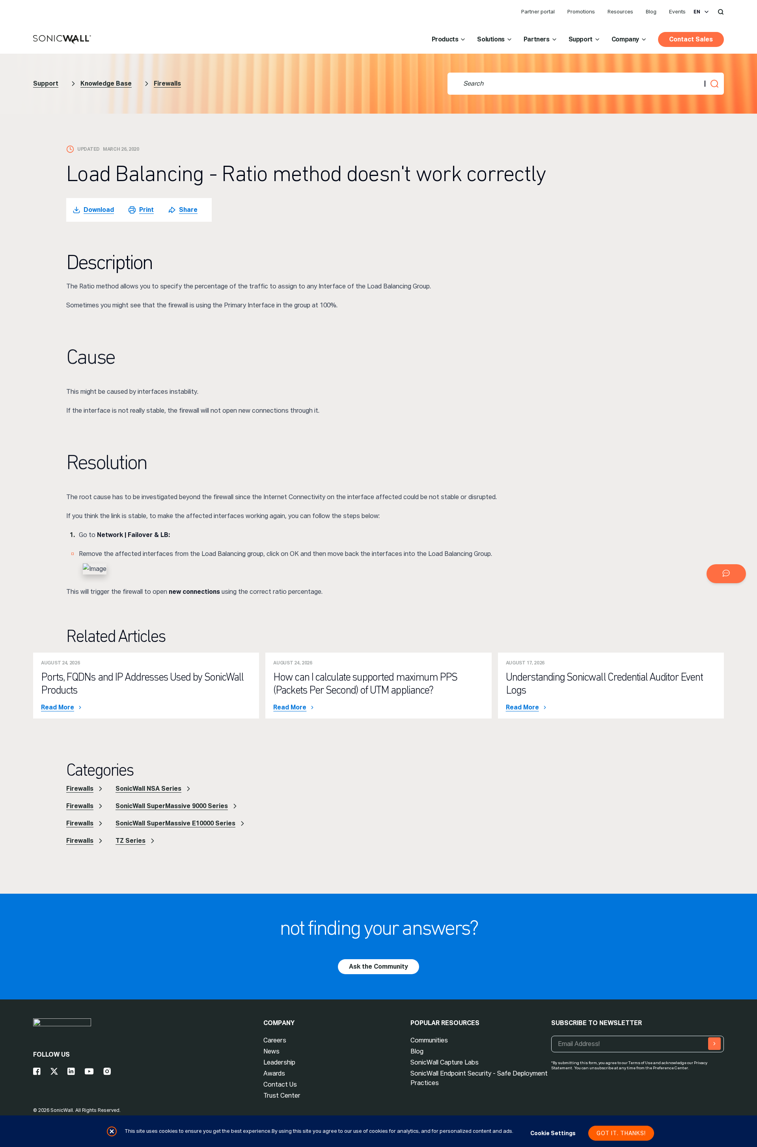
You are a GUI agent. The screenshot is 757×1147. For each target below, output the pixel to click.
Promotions (581, 12)
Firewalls (167, 83)
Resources (620, 12)
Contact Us (280, 1084)
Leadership (279, 1062)
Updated (88, 149)
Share (188, 209)
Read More (57, 707)
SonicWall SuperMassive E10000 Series (175, 823)
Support (581, 39)
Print (146, 209)
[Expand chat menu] (726, 573)
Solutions (490, 39)
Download (99, 209)
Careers (274, 1040)
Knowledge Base (106, 83)
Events (677, 12)
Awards (274, 1073)
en (697, 12)
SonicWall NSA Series (148, 788)
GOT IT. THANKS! (621, 1133)
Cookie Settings (553, 1133)
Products (445, 39)
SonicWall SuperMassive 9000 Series (172, 806)
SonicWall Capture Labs (444, 1062)
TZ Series (130, 840)
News (271, 1051)
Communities (429, 1040)
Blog (651, 12)
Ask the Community (378, 966)
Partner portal (538, 12)
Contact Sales (691, 39)
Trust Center (281, 1095)
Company (625, 39)
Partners (537, 39)
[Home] (62, 40)
